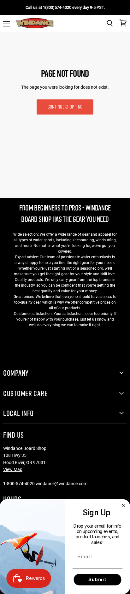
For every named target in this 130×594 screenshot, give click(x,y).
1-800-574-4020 (19, 483)
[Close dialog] (123, 505)
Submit (97, 579)
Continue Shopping (65, 106)
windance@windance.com (61, 483)
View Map (12, 469)
